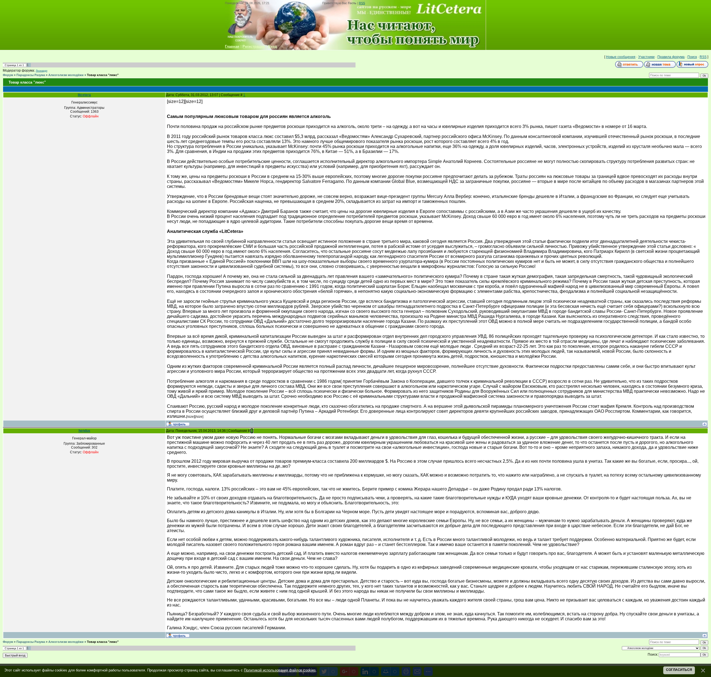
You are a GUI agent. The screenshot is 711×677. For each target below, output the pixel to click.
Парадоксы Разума (30, 75)
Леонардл (41, 70)
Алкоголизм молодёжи (66, 75)
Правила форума (671, 57)
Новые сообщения (620, 57)
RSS (362, 3)
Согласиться (679, 670)
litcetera (84, 95)
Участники (646, 57)
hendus (84, 431)
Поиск (692, 57)
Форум (8, 75)
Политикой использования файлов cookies (280, 670)
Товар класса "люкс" (103, 75)
